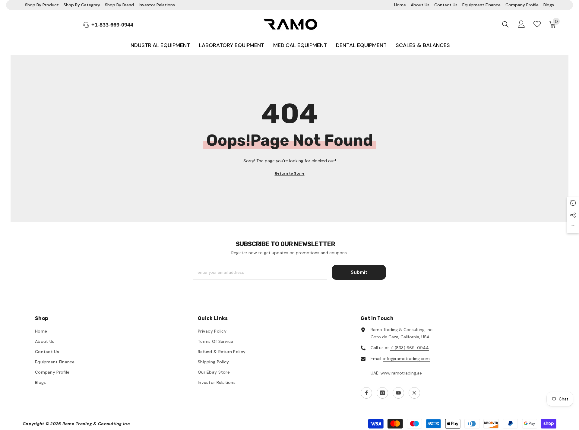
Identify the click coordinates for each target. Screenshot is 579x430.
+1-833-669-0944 (112, 25)
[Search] (505, 24)
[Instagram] (382, 393)
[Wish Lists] (537, 24)
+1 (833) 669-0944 (409, 347)
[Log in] (521, 24)
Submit (359, 272)
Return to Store (290, 173)
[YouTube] (398, 393)
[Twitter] (414, 393)
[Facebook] (366, 393)
